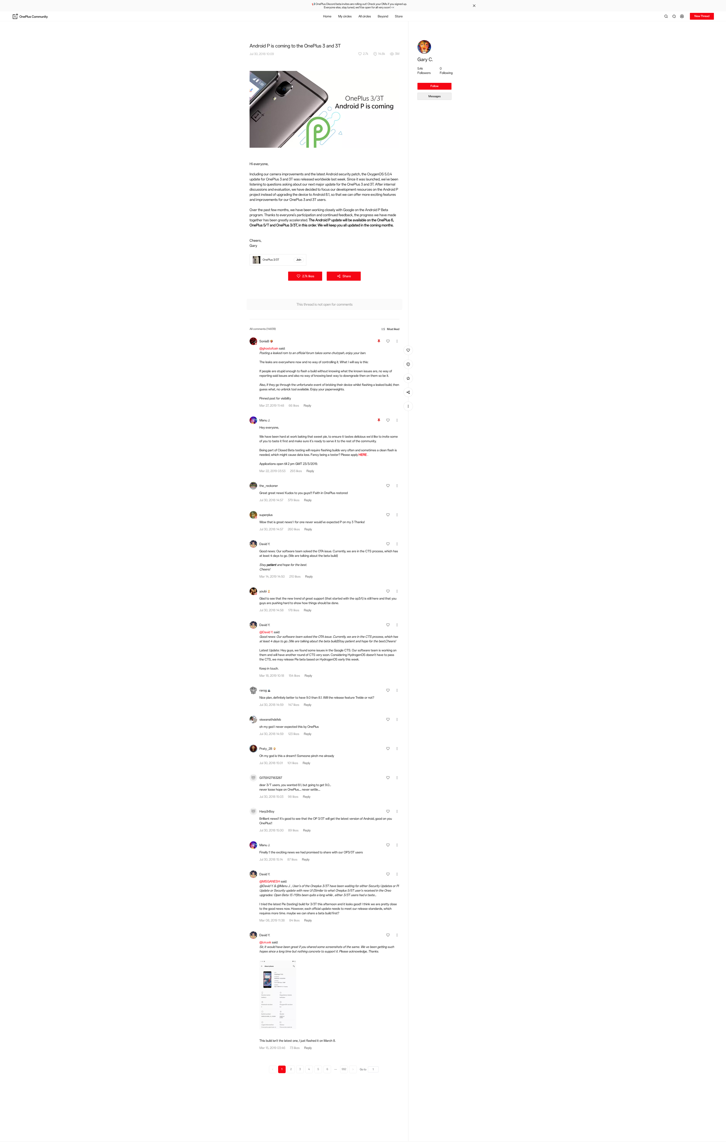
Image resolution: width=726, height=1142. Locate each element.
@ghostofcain (268, 348)
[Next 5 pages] (335, 1069)
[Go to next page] (353, 1069)
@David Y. (266, 632)
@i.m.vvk (265, 942)
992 (344, 1069)
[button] (682, 16)
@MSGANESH (269, 881)
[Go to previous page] (273, 1069)
